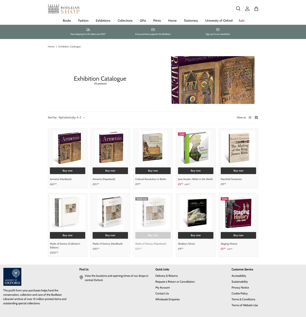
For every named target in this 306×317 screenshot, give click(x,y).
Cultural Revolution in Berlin (150, 179)
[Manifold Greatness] (238, 147)
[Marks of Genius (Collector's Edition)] (67, 212)
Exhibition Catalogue (69, 46)
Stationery (191, 20)
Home (172, 20)
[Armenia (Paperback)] (110, 147)
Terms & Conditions (243, 299)
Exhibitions (103, 20)
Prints (157, 20)
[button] (256, 8)
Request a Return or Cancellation (175, 281)
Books (67, 20)
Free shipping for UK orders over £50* (88, 34)
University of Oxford (219, 20)
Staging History (229, 243)
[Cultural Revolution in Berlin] (153, 147)
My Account (162, 287)
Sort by (52, 117)
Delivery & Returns (166, 276)
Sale (241, 20)
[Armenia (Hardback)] (67, 147)
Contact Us (162, 293)
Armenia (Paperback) (104, 179)
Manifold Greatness (231, 179)
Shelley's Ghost (186, 243)
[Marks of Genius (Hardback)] (110, 212)
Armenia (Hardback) (61, 179)
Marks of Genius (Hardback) (108, 243)
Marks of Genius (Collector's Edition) (65, 245)
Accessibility (239, 276)
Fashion (83, 20)
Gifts (143, 20)
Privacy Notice (240, 287)
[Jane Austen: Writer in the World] (195, 147)
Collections (125, 20)
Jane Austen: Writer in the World (195, 179)
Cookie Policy (240, 293)
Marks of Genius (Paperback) (150, 243)
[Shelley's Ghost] (195, 212)
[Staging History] (238, 212)
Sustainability (240, 281)
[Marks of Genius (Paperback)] (153, 212)
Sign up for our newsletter (218, 34)
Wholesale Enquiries (167, 299)
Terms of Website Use (245, 305)
